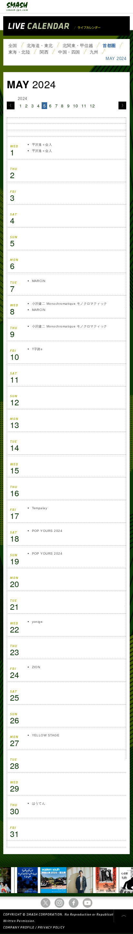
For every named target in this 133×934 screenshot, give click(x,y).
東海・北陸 (19, 52)
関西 (44, 52)
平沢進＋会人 (42, 144)
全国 (12, 45)
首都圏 (109, 45)
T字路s (37, 349)
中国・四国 (69, 52)
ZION (36, 667)
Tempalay (39, 508)
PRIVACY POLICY (51, 927)
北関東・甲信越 (78, 45)
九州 (94, 52)
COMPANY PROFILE (18, 927)
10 (75, 106)
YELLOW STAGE (46, 735)
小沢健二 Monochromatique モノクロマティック (69, 303)
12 (92, 106)
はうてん (39, 803)
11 (83, 106)
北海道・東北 (40, 45)
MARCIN (39, 281)
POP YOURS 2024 (47, 531)
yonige (37, 621)
